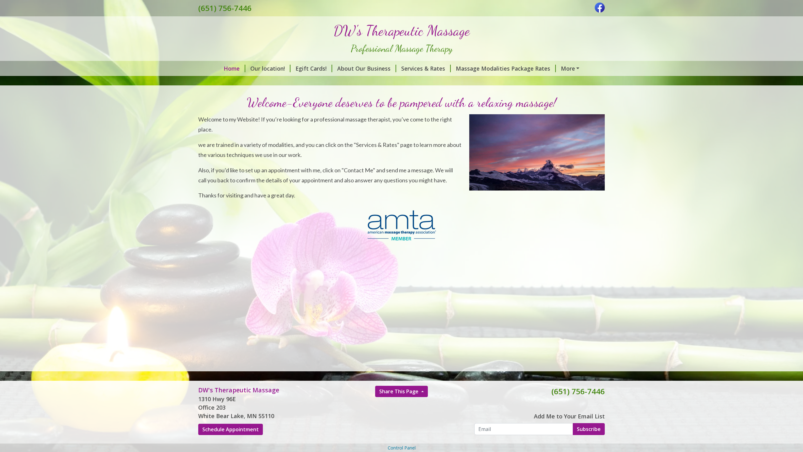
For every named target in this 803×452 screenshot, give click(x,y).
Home (232, 68)
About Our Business (364, 68)
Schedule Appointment (230, 429)
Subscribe (589, 429)
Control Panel (402, 448)
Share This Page (399, 391)
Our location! (267, 68)
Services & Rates (423, 68)
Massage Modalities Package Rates (503, 68)
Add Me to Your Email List (569, 416)
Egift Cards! (311, 68)
